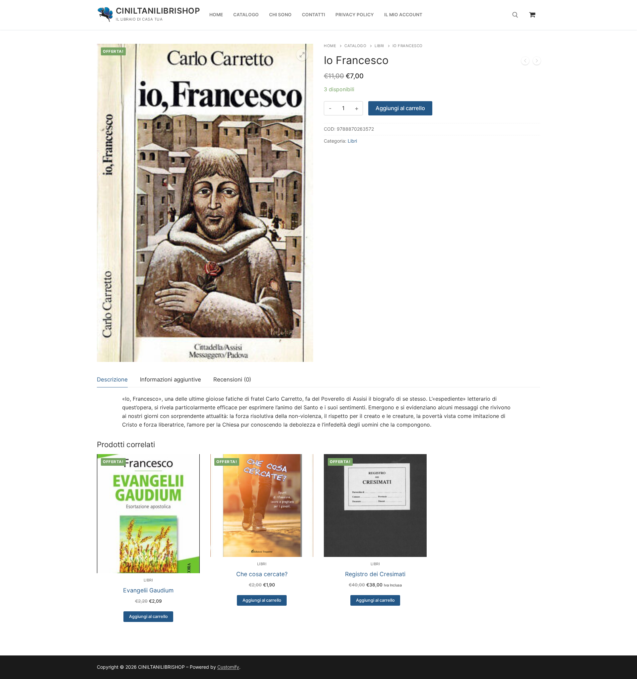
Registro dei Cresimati (375, 574)
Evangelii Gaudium (148, 590)
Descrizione (112, 379)
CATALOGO (355, 45)
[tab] (112, 380)
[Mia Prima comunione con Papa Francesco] (525, 62)
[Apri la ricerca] (515, 15)
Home (330, 45)
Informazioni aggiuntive (170, 379)
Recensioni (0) (232, 379)
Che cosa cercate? (262, 574)
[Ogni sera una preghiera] (537, 62)
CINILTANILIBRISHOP (158, 11)
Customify (228, 667)
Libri (379, 45)
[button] (302, 55)
